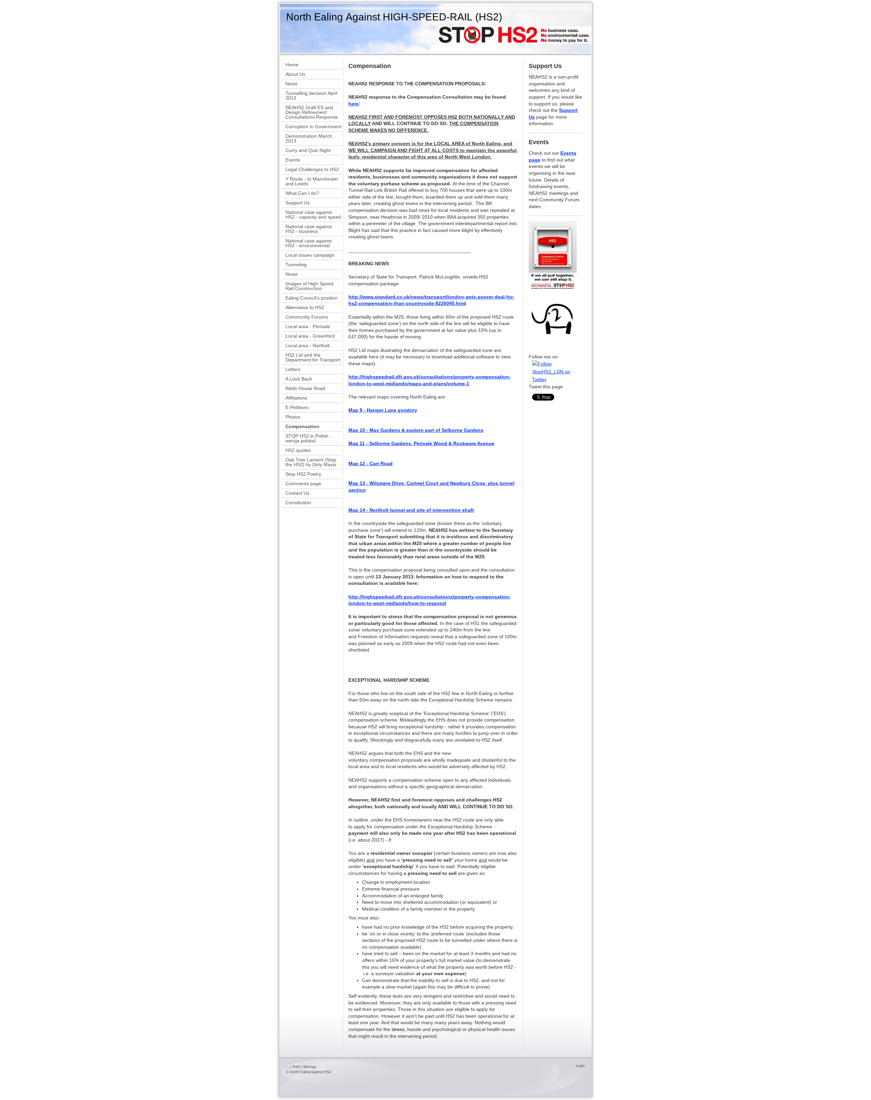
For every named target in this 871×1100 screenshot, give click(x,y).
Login (580, 1066)
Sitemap (309, 1067)
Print (296, 1067)
